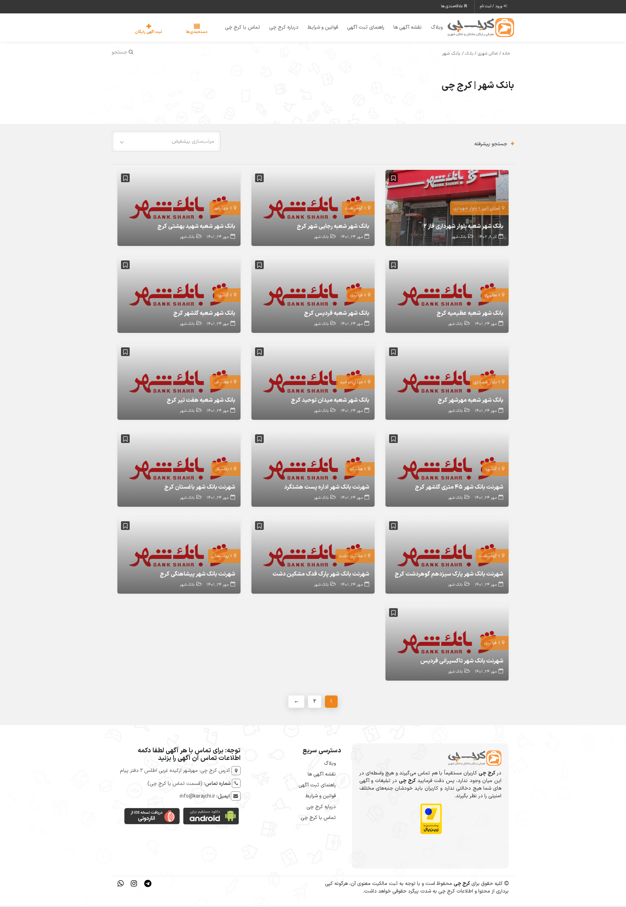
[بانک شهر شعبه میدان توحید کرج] (313, 382)
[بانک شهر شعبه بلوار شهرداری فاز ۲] (447, 209)
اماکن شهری (488, 55)
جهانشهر (221, 209)
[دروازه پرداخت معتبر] (431, 820)
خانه (506, 55)
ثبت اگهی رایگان (141, 33)
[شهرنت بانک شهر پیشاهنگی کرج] (179, 556)
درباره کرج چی (279, 28)
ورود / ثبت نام (492, 6)
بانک (469, 55)
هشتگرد (356, 470)
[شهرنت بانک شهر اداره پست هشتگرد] (313, 469)
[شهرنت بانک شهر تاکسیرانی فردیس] (447, 643)
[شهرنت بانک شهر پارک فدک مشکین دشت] (313, 556)
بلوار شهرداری (465, 209)
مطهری (491, 296)
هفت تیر (221, 383)
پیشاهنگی (220, 557)
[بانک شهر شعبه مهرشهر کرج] (447, 382)
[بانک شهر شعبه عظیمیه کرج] (447, 296)
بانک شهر (459, 238)
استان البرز (490, 209)
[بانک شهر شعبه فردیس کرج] (313, 296)
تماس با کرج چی (237, 28)
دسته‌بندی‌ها (175, 33)
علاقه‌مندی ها (452, 6)
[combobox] (166, 142)
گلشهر (223, 296)
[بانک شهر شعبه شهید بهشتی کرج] (179, 209)
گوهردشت (354, 209)
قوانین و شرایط (318, 28)
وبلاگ (432, 28)
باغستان (222, 470)
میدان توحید (351, 383)
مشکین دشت (351, 557)
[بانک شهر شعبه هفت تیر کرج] (179, 382)
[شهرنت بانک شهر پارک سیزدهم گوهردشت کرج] (447, 556)
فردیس (356, 296)
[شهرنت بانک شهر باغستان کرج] (179, 469)
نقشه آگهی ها (403, 28)
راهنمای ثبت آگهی (361, 28)
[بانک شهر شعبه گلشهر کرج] (179, 296)
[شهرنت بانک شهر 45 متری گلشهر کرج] (447, 469)
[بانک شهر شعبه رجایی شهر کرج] (313, 209)
